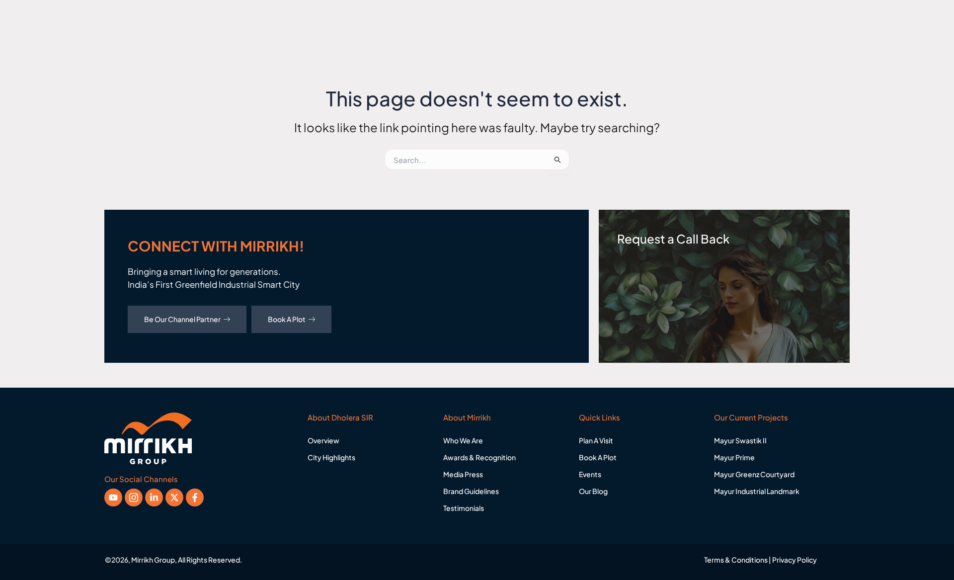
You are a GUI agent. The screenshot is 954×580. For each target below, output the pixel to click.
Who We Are (463, 440)
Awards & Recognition (479, 457)
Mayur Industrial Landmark (756, 491)
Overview (323, 440)
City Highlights (331, 457)
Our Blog (593, 491)
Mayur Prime (734, 457)
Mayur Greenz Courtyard (754, 474)
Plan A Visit (596, 440)
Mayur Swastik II (740, 440)
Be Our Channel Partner (182, 319)
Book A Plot (287, 319)
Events (590, 474)
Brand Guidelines (471, 491)
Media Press (463, 474)
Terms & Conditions (736, 559)
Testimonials (463, 507)
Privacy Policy (794, 559)
